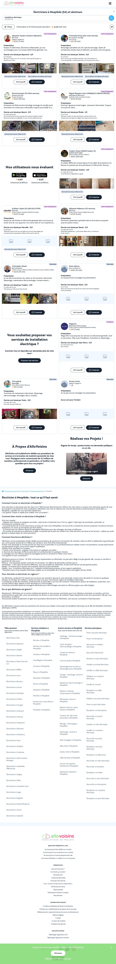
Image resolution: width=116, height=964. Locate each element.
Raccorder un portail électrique (94, 717)
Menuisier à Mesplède (41, 678)
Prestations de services (12, 491)
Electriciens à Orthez (14, 699)
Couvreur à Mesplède (41, 666)
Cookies (58, 918)
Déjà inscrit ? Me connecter (58, 958)
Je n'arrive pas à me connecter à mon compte (58, 852)
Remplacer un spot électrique (98, 798)
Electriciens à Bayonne (14, 644)
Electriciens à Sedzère (14, 746)
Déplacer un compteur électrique (95, 677)
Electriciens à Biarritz (14, 655)
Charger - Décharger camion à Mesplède (71, 675)
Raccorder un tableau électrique (95, 645)
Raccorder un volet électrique (98, 761)
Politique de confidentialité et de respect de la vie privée (58, 909)
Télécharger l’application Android (58, 938)
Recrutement (58, 895)
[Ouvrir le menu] (110, 3)
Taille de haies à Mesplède (70, 758)
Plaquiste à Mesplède (41, 690)
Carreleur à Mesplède (41, 654)
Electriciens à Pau (13, 638)
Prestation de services (58, 924)
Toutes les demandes (58, 878)
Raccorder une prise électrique (94, 739)
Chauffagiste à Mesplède (42, 660)
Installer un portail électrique (97, 664)
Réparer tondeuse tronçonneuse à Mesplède (70, 692)
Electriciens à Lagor (13, 792)
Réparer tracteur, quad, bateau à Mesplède (69, 708)
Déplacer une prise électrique (98, 698)
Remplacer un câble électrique (94, 691)
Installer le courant (94, 684)
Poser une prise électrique (97, 633)
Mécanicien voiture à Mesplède (68, 700)
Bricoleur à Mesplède (41, 640)
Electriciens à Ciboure (14, 717)
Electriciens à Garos (14, 810)
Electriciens (25, 491)
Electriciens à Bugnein (14, 798)
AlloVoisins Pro (58, 875)
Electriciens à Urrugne (14, 705)
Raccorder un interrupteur (96, 784)
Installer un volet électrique (97, 724)
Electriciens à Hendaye (15, 693)
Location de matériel (58, 921)
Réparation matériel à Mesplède (68, 773)
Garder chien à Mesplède (69, 752)
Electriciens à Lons (13, 675)
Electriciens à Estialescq (15, 734)
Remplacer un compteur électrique (96, 791)
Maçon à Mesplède (40, 672)
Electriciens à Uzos (13, 740)
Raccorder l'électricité (95, 652)
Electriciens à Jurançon (15, 711)
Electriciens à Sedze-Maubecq (17, 804)
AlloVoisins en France (58, 887)
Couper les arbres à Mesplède (67, 653)
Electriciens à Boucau (14, 681)
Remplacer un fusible (95, 772)
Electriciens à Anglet (14, 649)
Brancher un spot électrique (97, 658)
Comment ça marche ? (58, 872)
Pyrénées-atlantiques (37, 491)
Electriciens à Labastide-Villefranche (15, 767)
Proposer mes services (58, 881)
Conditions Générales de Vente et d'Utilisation (58, 906)
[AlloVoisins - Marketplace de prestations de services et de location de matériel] (14, 5)
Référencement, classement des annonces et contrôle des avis (58, 912)
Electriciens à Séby (13, 780)
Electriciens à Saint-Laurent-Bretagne (17, 759)
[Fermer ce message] (111, 947)
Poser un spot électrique (96, 704)
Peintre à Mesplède (40, 684)
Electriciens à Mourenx (15, 728)
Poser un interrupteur (95, 638)
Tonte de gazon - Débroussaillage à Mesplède (70, 645)
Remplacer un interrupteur (97, 710)
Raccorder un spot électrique (98, 778)
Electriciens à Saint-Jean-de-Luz (17, 662)
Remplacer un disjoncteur (96, 755)
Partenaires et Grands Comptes (58, 892)
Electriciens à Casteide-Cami (17, 786)
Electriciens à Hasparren (15, 722)
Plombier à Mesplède (41, 695)
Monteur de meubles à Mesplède (42, 647)
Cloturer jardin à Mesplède (70, 660)
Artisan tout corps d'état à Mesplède (43, 702)
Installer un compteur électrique (95, 731)
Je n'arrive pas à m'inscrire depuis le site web (58, 855)
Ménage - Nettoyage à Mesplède (68, 725)
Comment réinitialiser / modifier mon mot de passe (58, 858)
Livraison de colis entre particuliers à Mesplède (69, 716)
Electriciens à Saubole (14, 816)
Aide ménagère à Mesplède (70, 740)
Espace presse (58, 890)
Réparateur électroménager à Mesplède (71, 684)
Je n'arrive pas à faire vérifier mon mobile (58, 849)
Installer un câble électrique (97, 670)
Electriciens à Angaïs (14, 774)
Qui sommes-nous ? (58, 869)
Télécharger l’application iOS (58, 935)
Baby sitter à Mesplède (69, 746)
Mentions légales (58, 915)
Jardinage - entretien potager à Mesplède (71, 637)
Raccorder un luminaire (95, 766)
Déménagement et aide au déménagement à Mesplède (71, 667)
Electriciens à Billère (14, 669)
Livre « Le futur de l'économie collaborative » (58, 884)
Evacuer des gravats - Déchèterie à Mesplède (69, 764)
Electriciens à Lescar (14, 687)
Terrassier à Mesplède (41, 710)
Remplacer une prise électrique (94, 747)
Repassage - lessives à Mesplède (68, 733)
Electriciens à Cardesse (15, 752)
